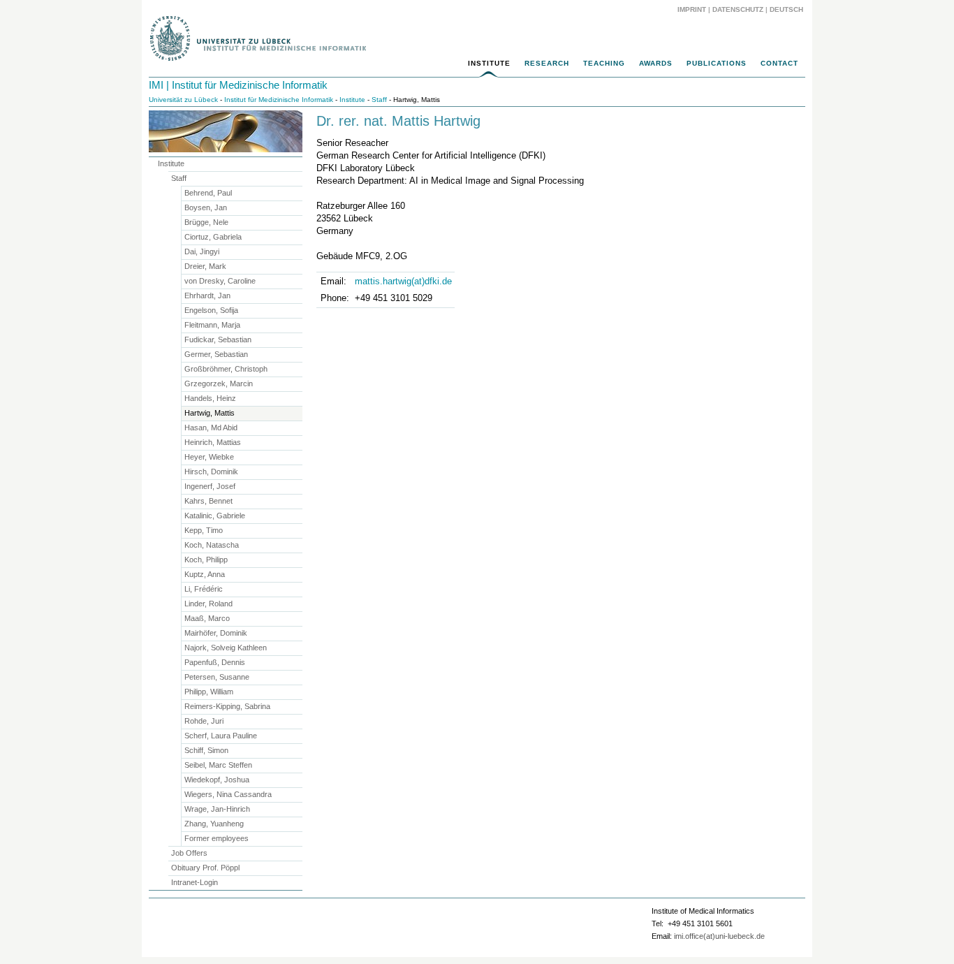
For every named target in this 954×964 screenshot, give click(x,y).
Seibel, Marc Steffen (218, 765)
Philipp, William (208, 691)
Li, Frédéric (203, 589)
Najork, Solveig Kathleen (225, 647)
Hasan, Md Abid (210, 427)
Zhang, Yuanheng (214, 823)
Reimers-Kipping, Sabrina (227, 706)
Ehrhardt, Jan (207, 295)
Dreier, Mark (205, 266)
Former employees (216, 838)
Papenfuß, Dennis (214, 662)
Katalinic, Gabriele (214, 515)
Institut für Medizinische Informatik (278, 99)
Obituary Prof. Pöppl (205, 867)
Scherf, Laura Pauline (220, 735)
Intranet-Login (194, 882)
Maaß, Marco (207, 618)
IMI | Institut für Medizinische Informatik (238, 85)
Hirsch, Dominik (211, 471)
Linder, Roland (208, 603)
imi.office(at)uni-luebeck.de (719, 936)
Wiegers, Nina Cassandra (228, 794)
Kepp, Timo (203, 530)
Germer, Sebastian (216, 354)
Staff (379, 99)
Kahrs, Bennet (208, 501)
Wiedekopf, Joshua (216, 779)
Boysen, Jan (205, 207)
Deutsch (785, 9)
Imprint (691, 9)
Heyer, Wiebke (209, 457)
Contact (779, 63)
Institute (489, 63)
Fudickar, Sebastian (217, 339)
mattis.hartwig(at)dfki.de (403, 281)
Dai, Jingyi (201, 251)
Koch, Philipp (206, 559)
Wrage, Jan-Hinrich (217, 809)
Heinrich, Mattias (212, 442)
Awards (656, 63)
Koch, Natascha (211, 545)
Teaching (604, 63)
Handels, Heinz (210, 398)
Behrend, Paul (208, 193)
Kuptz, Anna (204, 574)
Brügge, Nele (206, 222)
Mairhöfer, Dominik (215, 633)
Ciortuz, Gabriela (213, 237)
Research (546, 63)
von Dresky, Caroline (220, 281)
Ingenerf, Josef (209, 486)
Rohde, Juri (203, 721)
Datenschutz (737, 9)
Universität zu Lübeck (183, 99)
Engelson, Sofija (211, 310)
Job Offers (189, 853)
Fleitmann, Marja (212, 325)
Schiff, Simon (206, 750)
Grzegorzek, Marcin (218, 383)
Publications (717, 63)
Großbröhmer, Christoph (225, 369)
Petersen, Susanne (216, 677)
